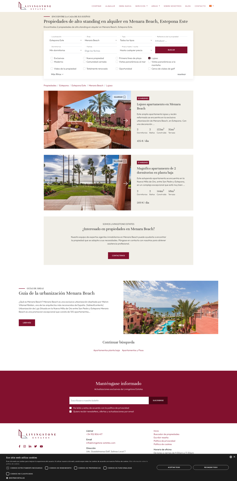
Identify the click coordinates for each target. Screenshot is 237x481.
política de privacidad (118, 407)
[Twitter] (36, 446)
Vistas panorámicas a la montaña (163, 63)
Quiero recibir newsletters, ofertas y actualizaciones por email (103, 411)
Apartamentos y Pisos (133, 350)
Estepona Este (79, 85)
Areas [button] (154, 6)
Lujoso (155, 58)
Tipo (124, 37)
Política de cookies (163, 444)
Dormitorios (56, 47)
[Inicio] (35, 5)
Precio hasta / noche (130, 47)
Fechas (89, 47)
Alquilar (110, 6)
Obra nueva (125, 6)
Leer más (27, 323)
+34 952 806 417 (94, 434)
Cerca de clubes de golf (163, 68)
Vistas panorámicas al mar (132, 61)
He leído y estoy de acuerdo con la (101, 407)
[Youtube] (42, 446)
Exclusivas (59, 58)
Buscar (171, 50)
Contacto (200, 6)
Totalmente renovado (97, 68)
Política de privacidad (164, 440)
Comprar (96, 6)
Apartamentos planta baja (106, 350)
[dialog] (118, 467)
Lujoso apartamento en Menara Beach (159, 106)
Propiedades (50, 85)
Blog (188, 6)
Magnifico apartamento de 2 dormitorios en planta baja (156, 170)
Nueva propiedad (95, 58)
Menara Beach (96, 85)
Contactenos (118, 255)
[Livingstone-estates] (37, 433)
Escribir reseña (161, 437)
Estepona (64, 85)
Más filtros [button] (56, 74)
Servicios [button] (140, 6)
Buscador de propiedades (166, 434)
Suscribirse (158, 400)
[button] (211, 6)
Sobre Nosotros (173, 6)
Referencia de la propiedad (167, 37)
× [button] (234, 457)
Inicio (156, 430)
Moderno (58, 61)
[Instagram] (25, 446)
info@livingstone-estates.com (100, 442)
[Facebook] (20, 446)
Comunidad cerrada (97, 61)
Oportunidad (125, 68)
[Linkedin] (30, 446)
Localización (56, 37)
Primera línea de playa (130, 58)
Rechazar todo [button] (210, 467)
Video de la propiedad (65, 68)
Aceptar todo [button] (174, 467)
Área (88, 37)
